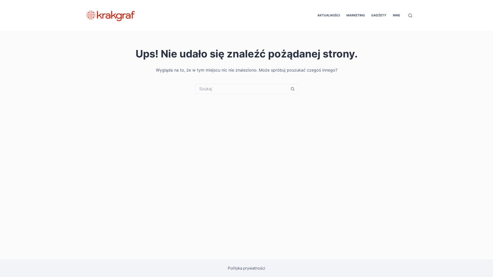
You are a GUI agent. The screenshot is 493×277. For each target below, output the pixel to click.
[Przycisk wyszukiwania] (293, 89)
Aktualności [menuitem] (328, 15)
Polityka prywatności (246, 268)
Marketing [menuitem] (355, 15)
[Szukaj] (410, 15)
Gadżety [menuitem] (378, 15)
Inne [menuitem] (396, 15)
